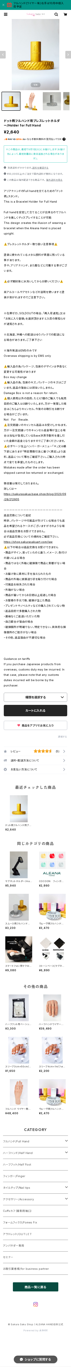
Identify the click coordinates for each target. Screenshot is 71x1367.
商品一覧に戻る (36, 1287)
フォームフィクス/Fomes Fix (20, 1222)
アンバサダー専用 (13, 1245)
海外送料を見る (54, 179)
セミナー (8, 1257)
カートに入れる (35, 710)
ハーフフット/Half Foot (17, 1164)
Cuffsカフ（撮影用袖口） (17, 1210)
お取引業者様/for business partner (26, 1268)
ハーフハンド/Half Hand (18, 1153)
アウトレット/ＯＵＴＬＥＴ (17, 1234)
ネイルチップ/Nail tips (16, 1187)
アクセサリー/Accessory (18, 1199)
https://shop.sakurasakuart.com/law (28, 541)
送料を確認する (40, 167)
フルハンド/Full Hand (16, 1141)
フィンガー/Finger (14, 1176)
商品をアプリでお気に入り (37, 725)
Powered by (31, 1330)
